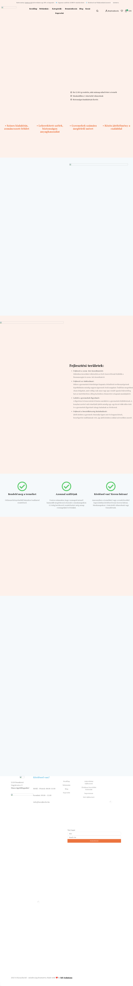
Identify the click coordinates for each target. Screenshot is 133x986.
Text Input (71, 830)
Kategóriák (57, 9)
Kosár (87, 9)
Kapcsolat (59, 13)
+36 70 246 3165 (39, 782)
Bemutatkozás (71, 9)
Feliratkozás (94, 841)
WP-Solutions (66, 977)
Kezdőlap (33, 9)
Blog (81, 9)
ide (112, 3)
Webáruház (44, 9)
